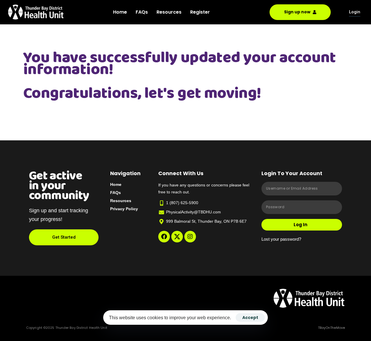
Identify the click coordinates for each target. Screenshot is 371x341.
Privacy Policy (124, 208)
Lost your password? (281, 239)
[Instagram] (190, 236)
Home (120, 12)
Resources (169, 12)
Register (200, 12)
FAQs (142, 12)
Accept (250, 317)
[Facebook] (164, 236)
